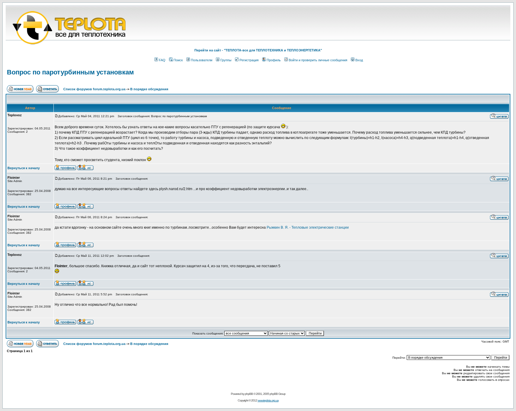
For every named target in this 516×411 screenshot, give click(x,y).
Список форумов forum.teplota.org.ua (94, 89)
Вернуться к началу (23, 168)
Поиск (178, 60)
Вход (359, 60)
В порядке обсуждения (149, 89)
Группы (225, 60)
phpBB (249, 393)
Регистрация (249, 60)
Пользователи (201, 60)
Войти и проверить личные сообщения (318, 60)
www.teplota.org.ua (268, 400)
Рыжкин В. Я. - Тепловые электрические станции (308, 227)
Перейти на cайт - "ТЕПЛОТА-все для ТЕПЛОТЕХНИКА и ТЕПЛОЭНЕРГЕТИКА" (258, 50)
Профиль (274, 60)
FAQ (162, 60)
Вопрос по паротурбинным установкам (70, 72)
